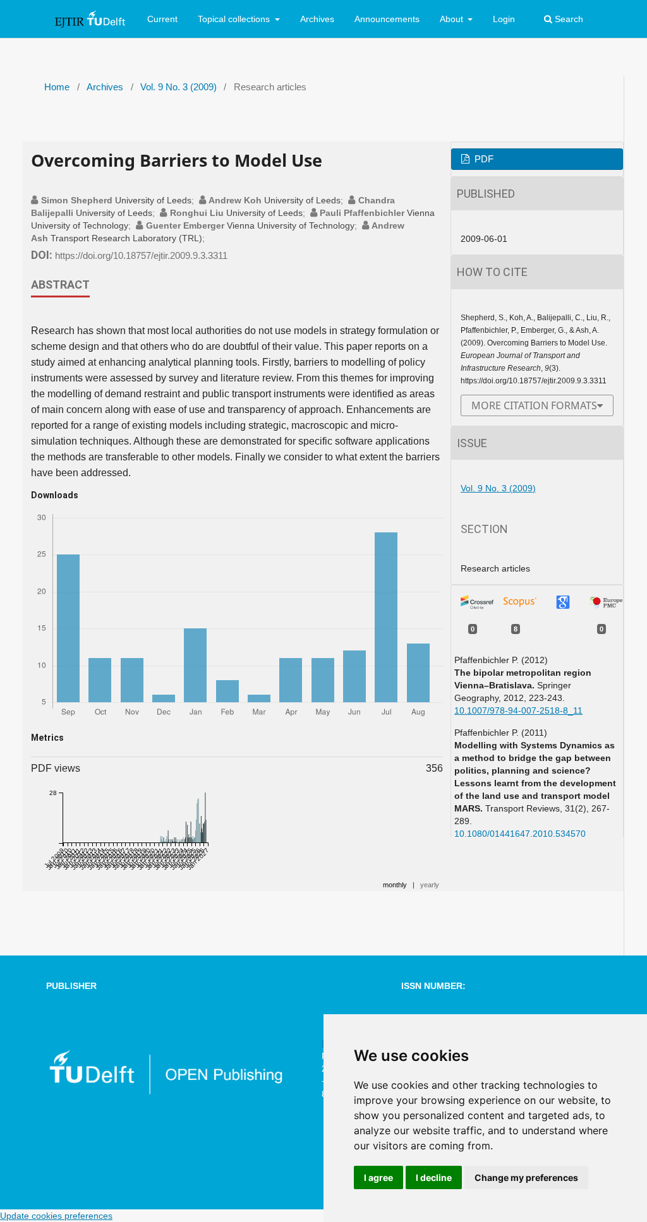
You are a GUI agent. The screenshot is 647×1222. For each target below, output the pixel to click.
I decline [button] (434, 1177)
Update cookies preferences (56, 1216)
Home (57, 87)
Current (162, 19)
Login (504, 19)
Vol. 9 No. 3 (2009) (178, 87)
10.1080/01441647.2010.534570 (520, 834)
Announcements (387, 19)
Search (567, 19)
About (453, 19)
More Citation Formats (534, 405)
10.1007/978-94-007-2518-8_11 (518, 710)
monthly (395, 885)
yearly (429, 885)
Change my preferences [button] (526, 1177)
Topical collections (235, 19)
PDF (482, 159)
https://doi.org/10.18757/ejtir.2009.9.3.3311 (141, 256)
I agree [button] (378, 1177)
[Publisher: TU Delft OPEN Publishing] (165, 1092)
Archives (317, 19)
